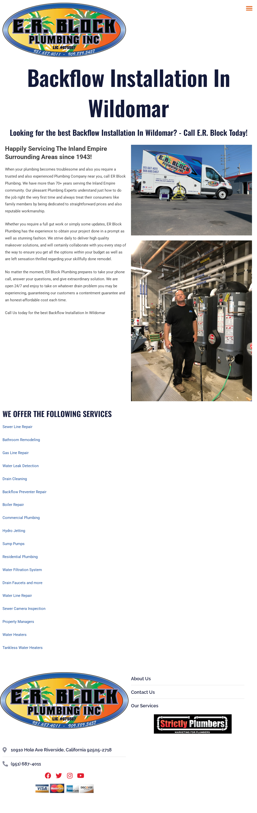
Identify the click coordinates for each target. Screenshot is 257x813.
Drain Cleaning (15, 479)
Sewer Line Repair (17, 427)
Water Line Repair (17, 595)
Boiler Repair (13, 504)
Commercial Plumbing (21, 517)
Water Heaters (15, 634)
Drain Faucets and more (22, 583)
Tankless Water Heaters (23, 647)
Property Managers (18, 621)
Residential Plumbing (20, 557)
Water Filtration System (22, 570)
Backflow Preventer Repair (24, 492)
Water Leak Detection (21, 466)
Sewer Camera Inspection (24, 608)
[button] (249, 8)
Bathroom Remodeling (21, 440)
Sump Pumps (14, 543)
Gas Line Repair (16, 453)
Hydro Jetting (14, 530)
